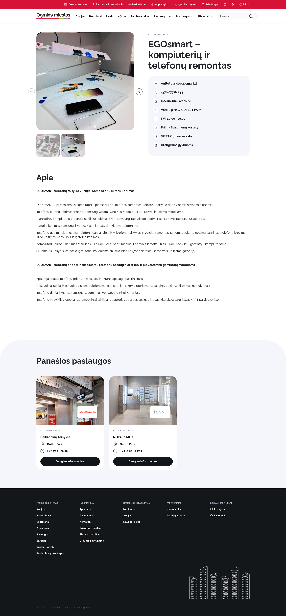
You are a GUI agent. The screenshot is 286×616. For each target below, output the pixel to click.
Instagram (220, 509)
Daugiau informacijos (70, 461)
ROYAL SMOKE (124, 437)
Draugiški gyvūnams (92, 540)
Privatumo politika (90, 528)
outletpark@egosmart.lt (179, 83)
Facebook (220, 515)
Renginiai (95, 16)
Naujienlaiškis (131, 522)
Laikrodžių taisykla (55, 437)
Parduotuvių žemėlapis (109, 4)
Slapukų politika (89, 534)
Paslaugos (161, 16)
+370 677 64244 (172, 92)
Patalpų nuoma (176, 515)
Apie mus (85, 509)
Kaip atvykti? (162, 4)
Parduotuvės (114, 16)
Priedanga (212, 4)
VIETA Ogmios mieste (176, 136)
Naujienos (129, 509)
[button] (138, 89)
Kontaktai (85, 522)
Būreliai (203, 16)
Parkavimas (139, 4)
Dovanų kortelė (78, 4)
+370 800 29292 (187, 4)
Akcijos (80, 16)
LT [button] (244, 4)
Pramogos (183, 16)
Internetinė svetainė (176, 101)
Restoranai (138, 16)
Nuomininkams (175, 509)
